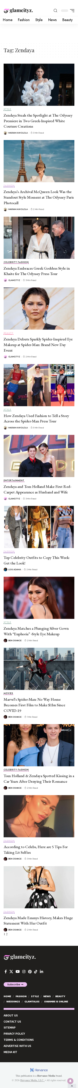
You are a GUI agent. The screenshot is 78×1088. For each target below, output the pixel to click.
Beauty (8, 333)
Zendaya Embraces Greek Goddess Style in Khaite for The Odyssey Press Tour (37, 271)
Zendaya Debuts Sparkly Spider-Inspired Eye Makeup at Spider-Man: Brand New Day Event (38, 344)
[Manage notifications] (70, 1081)
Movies (8, 693)
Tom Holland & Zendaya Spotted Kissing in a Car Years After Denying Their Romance (39, 778)
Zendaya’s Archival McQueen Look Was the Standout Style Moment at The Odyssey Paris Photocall (39, 197)
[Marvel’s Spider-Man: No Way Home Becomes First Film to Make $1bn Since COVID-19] (39, 669)
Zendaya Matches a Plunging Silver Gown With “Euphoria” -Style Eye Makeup (36, 631)
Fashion (9, 186)
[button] (55, 11)
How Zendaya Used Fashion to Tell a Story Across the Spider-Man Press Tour (36, 418)
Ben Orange (15, 640)
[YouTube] (18, 972)
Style (7, 109)
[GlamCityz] (18, 10)
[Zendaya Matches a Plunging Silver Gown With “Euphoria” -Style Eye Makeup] (39, 598)
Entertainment (14, 480)
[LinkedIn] (41, 972)
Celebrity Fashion (16, 262)
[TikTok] (35, 972)
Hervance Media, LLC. (32, 1080)
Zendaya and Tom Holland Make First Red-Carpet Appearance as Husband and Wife (37, 489)
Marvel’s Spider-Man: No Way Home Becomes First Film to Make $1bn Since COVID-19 (34, 705)
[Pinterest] (29, 972)
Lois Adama (14, 569)
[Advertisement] (39, 33)
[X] (11, 972)
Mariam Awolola (18, 133)
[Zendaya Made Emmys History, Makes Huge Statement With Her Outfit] (39, 887)
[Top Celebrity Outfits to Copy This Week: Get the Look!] (39, 527)
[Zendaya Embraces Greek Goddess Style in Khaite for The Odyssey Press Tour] (39, 238)
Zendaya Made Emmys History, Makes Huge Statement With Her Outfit (38, 920)
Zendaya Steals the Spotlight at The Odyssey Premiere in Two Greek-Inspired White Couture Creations (38, 121)
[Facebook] (6, 972)
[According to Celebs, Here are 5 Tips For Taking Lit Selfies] (39, 816)
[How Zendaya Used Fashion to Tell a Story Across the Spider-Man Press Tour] (39, 385)
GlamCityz (14, 280)
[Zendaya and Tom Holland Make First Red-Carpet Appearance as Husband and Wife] (39, 456)
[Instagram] (23, 972)
